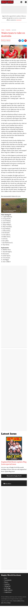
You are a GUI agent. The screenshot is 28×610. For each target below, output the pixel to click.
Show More (8, 483)
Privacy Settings (7, 602)
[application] (14, 205)
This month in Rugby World (14, 476)
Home (2, 30)
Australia (14, 30)
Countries (8, 30)
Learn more (18, 20)
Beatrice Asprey (5, 40)
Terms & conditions (17, 600)
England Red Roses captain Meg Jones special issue (13, 463)
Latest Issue (9, 433)
